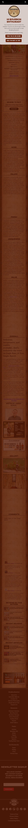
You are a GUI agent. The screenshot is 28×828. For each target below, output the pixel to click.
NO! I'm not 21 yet (13, 40)
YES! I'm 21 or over (14, 36)
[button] (25, 2)
